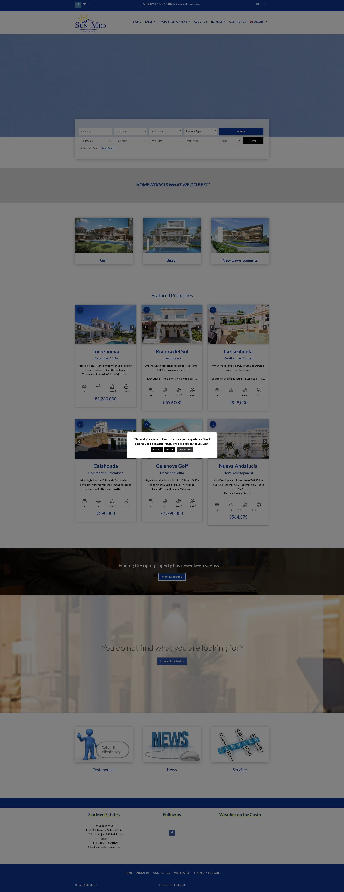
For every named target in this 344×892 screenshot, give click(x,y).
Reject (169, 449)
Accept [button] (156, 449)
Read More (185, 449)
